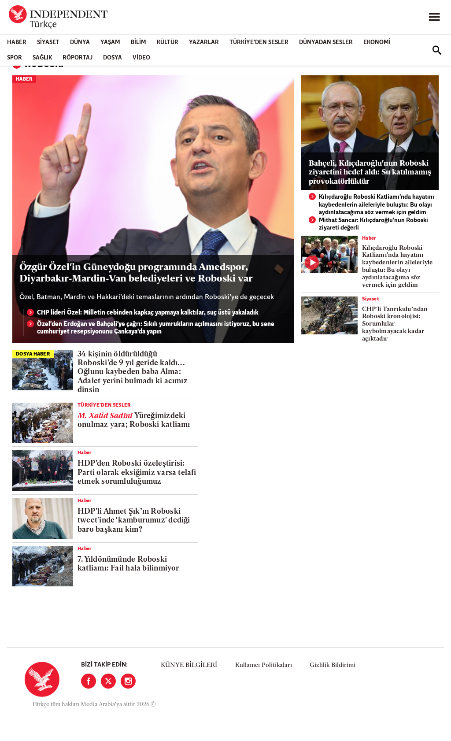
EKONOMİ (377, 42)
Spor (14, 58)
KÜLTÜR (167, 42)
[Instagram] (128, 681)
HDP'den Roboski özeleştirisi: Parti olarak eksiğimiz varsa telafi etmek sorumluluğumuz (137, 472)
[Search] (437, 50)
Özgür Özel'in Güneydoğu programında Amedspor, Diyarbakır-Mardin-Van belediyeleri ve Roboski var (136, 273)
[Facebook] (88, 681)
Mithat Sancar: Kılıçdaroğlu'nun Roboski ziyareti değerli (373, 224)
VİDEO (141, 58)
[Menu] (434, 17)
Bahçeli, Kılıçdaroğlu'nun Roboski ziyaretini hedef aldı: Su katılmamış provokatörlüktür (370, 172)
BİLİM (138, 42)
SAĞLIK (42, 58)
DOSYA (112, 58)
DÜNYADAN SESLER (326, 42)
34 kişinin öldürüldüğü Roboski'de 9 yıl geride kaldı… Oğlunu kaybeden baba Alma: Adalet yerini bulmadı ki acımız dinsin (133, 372)
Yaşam (110, 42)
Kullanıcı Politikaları (263, 665)
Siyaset (48, 42)
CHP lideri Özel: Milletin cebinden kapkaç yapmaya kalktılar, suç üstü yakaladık (148, 313)
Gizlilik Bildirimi (332, 665)
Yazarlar (204, 42)
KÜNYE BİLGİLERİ (189, 665)
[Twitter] (108, 681)
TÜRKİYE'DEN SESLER (258, 42)
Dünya (80, 42)
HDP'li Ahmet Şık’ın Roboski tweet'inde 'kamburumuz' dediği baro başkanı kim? (134, 521)
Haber (16, 42)
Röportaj (77, 58)
